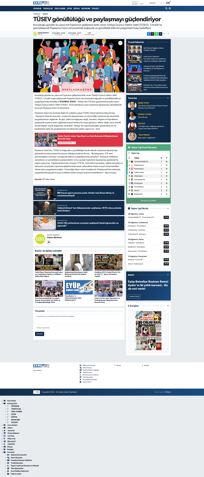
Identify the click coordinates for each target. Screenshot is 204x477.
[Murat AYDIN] (132, 105)
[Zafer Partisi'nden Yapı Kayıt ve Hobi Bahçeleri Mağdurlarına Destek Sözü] (109, 288)
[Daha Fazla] (160, 34)
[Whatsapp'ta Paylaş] (156, 34)
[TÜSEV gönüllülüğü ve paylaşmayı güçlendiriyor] (78, 65)
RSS (37, 392)
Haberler (36, 14)
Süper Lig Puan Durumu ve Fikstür (25, 466)
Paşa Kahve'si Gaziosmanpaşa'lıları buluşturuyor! (73, 298)
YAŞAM (45, 14)
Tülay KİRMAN (143, 135)
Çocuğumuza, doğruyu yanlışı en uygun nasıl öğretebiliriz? (151, 127)
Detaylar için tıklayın (148, 201)
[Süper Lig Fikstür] (168, 208)
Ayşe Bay (141, 123)
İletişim (146, 365)
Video (10, 428)
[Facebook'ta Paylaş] (148, 34)
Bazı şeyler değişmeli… (147, 138)
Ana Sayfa (11, 401)
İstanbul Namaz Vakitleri (91, 370)
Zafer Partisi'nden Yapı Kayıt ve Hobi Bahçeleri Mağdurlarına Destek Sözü (107, 300)
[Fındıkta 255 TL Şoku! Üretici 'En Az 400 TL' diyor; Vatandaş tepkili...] (109, 262)
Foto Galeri (12, 425)
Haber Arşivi (87, 382)
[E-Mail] (49, 242)
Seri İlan (10, 436)
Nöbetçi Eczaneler (89, 365)
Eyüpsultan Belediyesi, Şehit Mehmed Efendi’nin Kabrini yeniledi (76, 274)
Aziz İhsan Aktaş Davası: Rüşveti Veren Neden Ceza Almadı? (153, 107)
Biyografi (11, 441)
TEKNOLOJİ (48, 8)
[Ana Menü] (169, 8)
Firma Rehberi (13, 433)
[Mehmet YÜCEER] (132, 116)
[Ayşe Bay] (132, 126)
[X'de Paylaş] (152, 34)
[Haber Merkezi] (40, 239)
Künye (119, 365)
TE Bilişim (168, 392)
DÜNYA (77, 8)
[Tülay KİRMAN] (132, 136)
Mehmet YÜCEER (144, 114)
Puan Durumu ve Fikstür (91, 375)
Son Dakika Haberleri (90, 379)
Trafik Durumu (87, 372)
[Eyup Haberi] (41, 3)
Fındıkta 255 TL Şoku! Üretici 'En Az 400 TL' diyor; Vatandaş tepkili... (107, 274)
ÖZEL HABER (60, 8)
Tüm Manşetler (88, 377)
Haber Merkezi (54, 237)
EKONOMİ (85, 8)
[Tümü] (168, 98)
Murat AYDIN (143, 103)
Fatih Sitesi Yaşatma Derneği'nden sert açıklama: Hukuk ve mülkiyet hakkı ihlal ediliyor (49, 274)
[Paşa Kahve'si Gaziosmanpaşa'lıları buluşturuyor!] (79, 287)
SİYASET (95, 8)
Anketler (11, 444)
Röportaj (11, 439)
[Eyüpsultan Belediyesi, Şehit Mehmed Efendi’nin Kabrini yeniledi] (79, 262)
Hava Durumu (87, 368)
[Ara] (166, 8)
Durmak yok (142, 117)
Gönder (40, 334)
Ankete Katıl (134, 296)
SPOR (69, 8)
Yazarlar (11, 430)
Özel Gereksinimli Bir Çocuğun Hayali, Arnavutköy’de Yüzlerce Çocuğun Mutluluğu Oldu (47, 300)
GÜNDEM (37, 8)
